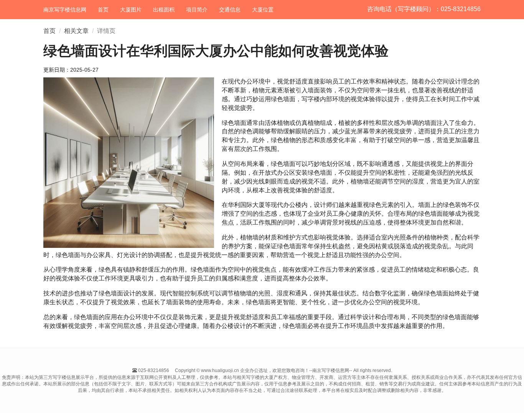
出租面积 (164, 10)
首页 (103, 10)
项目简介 (197, 10)
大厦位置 (263, 10)
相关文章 (76, 31)
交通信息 (230, 10)
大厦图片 (131, 10)
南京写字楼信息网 (64, 10)
